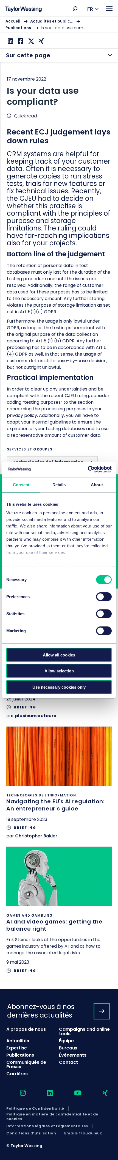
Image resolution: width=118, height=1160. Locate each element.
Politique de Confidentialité (35, 1108)
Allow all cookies (59, 654)
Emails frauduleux (83, 1133)
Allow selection (59, 671)
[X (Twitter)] (30, 41)
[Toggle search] (75, 8)
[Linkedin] (9, 41)
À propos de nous (26, 1029)
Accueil (12, 21)
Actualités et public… (51, 21)
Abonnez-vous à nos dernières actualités (40, 1011)
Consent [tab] (21, 484)
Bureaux (68, 1048)
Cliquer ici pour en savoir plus (59, 786)
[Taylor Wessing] (23, 9)
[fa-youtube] (73, 1093)
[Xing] (41, 41)
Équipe (66, 1041)
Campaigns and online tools (84, 1031)
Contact (68, 1062)
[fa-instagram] (18, 1093)
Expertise (16, 1048)
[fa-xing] (100, 1093)
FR (90, 9)
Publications (18, 28)
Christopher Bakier (36, 836)
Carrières (17, 1074)
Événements (72, 1055)
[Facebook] (19, 41)
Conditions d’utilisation (31, 1133)
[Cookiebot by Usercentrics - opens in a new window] (88, 469)
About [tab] (97, 484)
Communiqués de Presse (26, 1064)
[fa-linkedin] (45, 1093)
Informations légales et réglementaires (47, 1126)
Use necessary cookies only (59, 687)
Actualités (17, 1041)
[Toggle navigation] (109, 8)
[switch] (104, 596)
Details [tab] (59, 484)
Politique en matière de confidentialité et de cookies (52, 1116)
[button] (75, 8)
